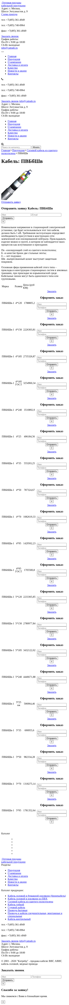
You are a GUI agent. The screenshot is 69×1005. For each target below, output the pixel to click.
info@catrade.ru (9, 47)
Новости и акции (17, 70)
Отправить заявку (11, 202)
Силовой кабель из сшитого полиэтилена (30, 901)
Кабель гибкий (16, 904)
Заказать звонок (10, 36)
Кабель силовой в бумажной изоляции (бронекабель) (37, 895)
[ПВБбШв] (17, 199)
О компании (14, 62)
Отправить (8, 218)
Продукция (14, 59)
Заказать (51, 291)
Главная (12, 56)
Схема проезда (9, 14)
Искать (36, 147)
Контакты (13, 73)
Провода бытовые (17, 910)
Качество (13, 68)
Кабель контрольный (19, 919)
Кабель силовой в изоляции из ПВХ (27, 898)
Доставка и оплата (18, 65)
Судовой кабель (16, 907)
